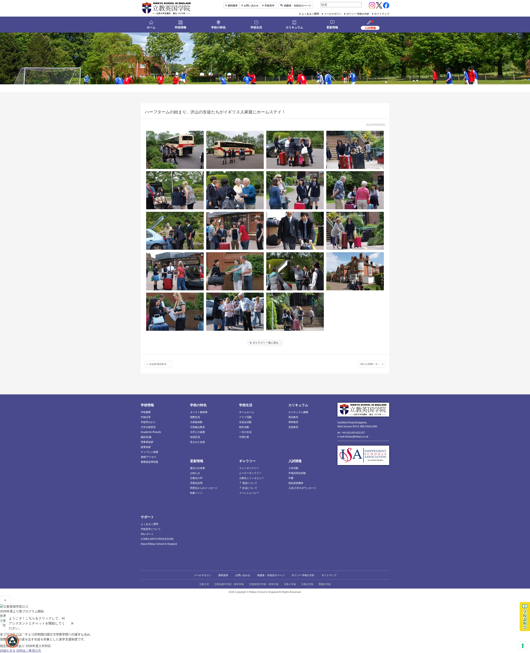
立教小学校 (290, 584)
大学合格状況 (148, 427)
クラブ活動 (245, 417)
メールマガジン (332, 13)
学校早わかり (148, 422)
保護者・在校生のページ (270, 575)
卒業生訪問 (196, 483)
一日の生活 (245, 432)
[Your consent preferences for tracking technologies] (523, 646)
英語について (249, 483)
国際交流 (195, 417)
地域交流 (195, 437)
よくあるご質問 (310, 13)
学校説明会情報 (297, 473)
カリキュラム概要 (298, 412)
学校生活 (256, 27)
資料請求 (223, 575)
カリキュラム (294, 27)
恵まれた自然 (197, 442)
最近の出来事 (197, 468)
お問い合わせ (251, 5)
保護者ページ (297, 5)
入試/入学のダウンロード (302, 488)
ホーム (151, 27)
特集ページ (196, 493)
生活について (249, 488)
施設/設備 (146, 437)
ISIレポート (147, 534)
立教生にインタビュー (251, 478)
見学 (270, 5)
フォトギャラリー (249, 468)
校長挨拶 (146, 447)
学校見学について (151, 529)
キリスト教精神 (198, 412)
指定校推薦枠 (295, 483)
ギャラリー (247, 461)
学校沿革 (146, 417)
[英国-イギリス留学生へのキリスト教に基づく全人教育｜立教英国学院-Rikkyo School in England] (167, 8)
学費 (290, 478)
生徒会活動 (245, 422)
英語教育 (293, 417)
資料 (233, 5)
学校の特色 (218, 27)
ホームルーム (246, 412)
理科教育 (293, 422)
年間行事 (244, 437)
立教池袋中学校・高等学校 (229, 584)
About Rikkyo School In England (159, 544)
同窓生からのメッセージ (203, 488)
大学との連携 (197, 432)
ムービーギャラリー (250, 473)
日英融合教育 (197, 427)
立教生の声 (196, 478)
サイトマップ (381, 13)
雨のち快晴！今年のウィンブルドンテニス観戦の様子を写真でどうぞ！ (372, 364)
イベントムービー (249, 493)
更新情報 (332, 27)
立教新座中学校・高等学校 (264, 584)
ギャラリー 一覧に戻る (265, 342)
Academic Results (151, 432)
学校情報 (180, 27)
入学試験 (293, 468)
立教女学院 (307, 584)
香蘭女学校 (324, 584)
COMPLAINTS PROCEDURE (157, 539)
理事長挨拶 (147, 442)
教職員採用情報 (149, 461)
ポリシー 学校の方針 (357, 13)
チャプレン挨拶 (149, 452)
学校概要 (146, 412)
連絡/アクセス (148, 457)
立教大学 (204, 584)
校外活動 (244, 427)
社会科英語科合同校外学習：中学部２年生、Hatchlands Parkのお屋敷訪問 (160, 364)
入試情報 (295, 461)
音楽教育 (293, 427)
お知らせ (195, 473)
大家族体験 (196, 422)
